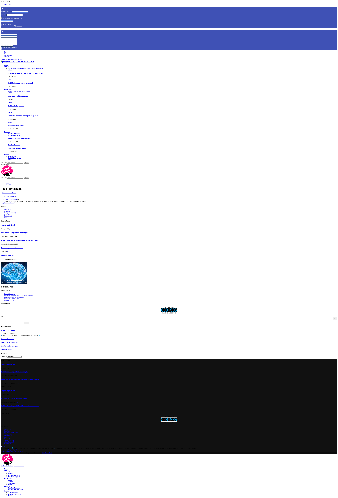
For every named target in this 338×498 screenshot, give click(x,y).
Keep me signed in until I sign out (12, 18)
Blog (5, 52)
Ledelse (10, 92)
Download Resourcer (14, 135)
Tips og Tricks (9, 440)
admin (6, 199)
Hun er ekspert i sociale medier (12, 248)
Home (6, 65)
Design (7, 217)
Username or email (6, 11)
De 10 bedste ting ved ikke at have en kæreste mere (26, 73)
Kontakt (6, 154)
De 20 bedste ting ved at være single (20, 83)
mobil (9, 203)
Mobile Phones (12, 193)
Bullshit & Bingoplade (16, 106)
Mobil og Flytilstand (10, 196)
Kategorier (4, 356)
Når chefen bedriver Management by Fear (23, 116)
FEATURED (8, 89)
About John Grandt (8, 330)
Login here (14, 47)
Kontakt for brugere (9, 294)
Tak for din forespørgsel (9, 346)
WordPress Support (14, 476)
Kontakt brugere (13, 156)
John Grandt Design (47, 453)
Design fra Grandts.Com (9, 342)
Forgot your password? (7, 24)
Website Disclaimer (7, 339)
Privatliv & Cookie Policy (11, 298)
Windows (8, 214)
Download (7, 132)
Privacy (6, 53)
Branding (7, 443)
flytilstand (5, 203)
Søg (2, 316)
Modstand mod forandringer (18, 96)
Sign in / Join (8, 4)
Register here (18, 26)
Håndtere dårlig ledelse (16, 125)
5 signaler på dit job (8, 225)
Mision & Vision (6, 349)
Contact (6, 56)
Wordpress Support (11, 213)
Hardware (5, 193)
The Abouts (11, 483)
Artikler (6, 66)
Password (3, 15)
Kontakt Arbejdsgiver (14, 158)
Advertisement (8, 55)
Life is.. (10, 70)
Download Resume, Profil (17, 148)
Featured (8, 216)
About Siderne (9, 442)
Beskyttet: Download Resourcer (19, 138)
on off (12, 203)
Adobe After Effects (8, 255)
